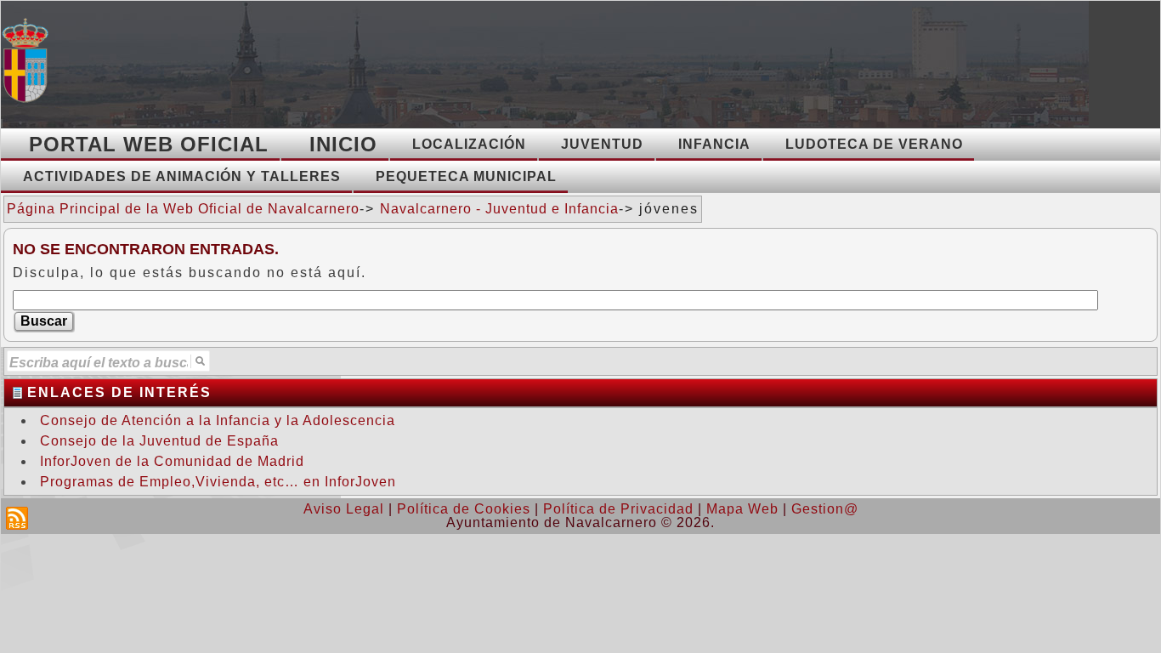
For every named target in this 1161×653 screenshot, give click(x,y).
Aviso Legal (343, 509)
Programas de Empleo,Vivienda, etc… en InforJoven (218, 481)
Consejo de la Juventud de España (159, 441)
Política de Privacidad (618, 509)
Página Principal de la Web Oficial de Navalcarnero (183, 209)
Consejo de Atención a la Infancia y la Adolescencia (217, 420)
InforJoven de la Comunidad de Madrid (172, 461)
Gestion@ (824, 509)
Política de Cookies (463, 509)
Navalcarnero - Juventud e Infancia (499, 209)
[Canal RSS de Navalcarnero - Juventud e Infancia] (17, 518)
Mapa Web (742, 509)
